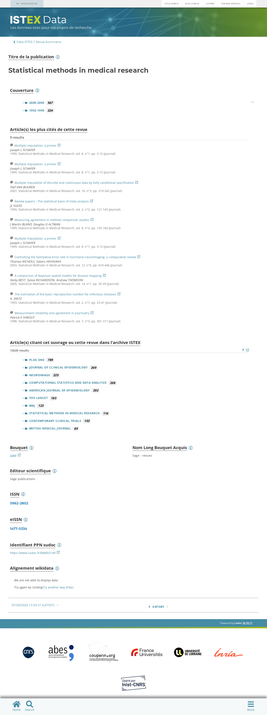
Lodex (250, 4)
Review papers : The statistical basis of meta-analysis (52, 201)
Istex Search (172, 4)
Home (17, 710)
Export (158, 607)
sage (13, 455)
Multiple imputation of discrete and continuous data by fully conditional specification (74, 183)
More (250, 710)
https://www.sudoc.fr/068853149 (32, 553)
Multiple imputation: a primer (35, 145)
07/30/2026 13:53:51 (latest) (33, 605)
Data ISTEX (24, 42)
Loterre (210, 4)
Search (29, 710)
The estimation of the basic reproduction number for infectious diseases (65, 294)
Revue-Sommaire (48, 42)
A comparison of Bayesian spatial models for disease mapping (58, 276)
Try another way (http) (58, 587)
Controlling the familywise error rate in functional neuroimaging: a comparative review (75, 257)
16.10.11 (247, 623)
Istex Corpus (192, 4)
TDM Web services (230, 4)
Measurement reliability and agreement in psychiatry (52, 313)
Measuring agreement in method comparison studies (52, 220)
